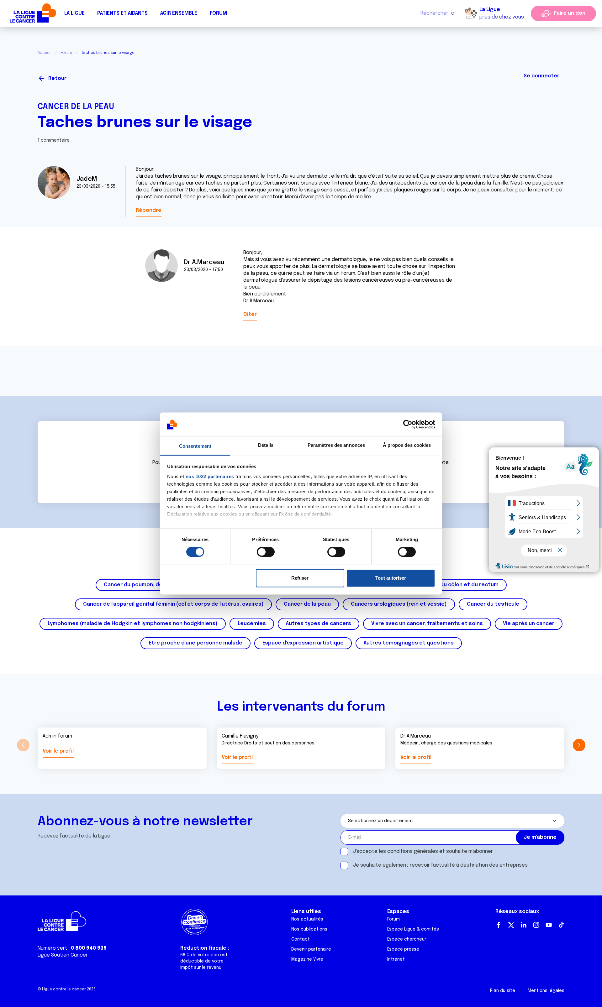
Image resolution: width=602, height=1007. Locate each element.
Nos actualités (307, 919)
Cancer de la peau (76, 107)
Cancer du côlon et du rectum (459, 584)
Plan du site (502, 991)
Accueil (44, 53)
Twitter (511, 925)
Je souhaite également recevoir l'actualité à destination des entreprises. (441, 865)
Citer (250, 314)
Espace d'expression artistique (303, 643)
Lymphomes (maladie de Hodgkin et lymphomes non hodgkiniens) (133, 623)
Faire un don (569, 13)
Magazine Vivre (307, 959)
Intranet (396, 959)
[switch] (266, 552)
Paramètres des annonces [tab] (336, 445)
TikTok (561, 925)
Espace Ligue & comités (413, 929)
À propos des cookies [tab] (407, 445)
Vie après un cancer (528, 623)
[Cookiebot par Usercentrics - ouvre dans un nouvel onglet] (407, 424)
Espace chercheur (406, 939)
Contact (300, 939)
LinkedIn (523, 925)
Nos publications (309, 929)
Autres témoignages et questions (409, 643)
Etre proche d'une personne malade (195, 643)
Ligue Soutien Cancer (63, 955)
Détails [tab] (265, 445)
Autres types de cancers (318, 623)
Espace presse (403, 949)
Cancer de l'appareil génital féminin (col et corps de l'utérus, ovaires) (173, 604)
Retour (57, 78)
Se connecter (541, 76)
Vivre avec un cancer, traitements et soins (427, 623)
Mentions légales (546, 991)
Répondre (148, 210)
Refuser (300, 578)
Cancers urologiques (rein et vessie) (399, 604)
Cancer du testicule (493, 604)
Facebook (498, 925)
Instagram (536, 925)
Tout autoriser (390, 578)
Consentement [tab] (195, 446)
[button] (579, 745)
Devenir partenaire (311, 949)
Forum (218, 13)
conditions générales (412, 851)
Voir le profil (58, 751)
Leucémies (252, 623)
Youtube (549, 925)
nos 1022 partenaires (210, 476)
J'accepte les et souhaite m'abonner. (423, 851)
